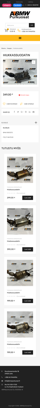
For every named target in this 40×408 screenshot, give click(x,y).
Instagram (6, 5)
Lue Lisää (27, 198)
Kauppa (9, 48)
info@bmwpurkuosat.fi (12, 381)
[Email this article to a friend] (33, 112)
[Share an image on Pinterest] (25, 112)
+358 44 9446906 (27, 31)
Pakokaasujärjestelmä (14, 187)
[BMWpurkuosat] (20, 18)
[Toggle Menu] (20, 38)
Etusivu (3, 48)
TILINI (8, 2)
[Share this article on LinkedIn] (29, 112)
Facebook (17, 5)
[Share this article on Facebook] (14, 112)
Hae (32, 25)
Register (35, 5)
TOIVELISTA (19, 2)
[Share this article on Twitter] (17, 112)
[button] (33, 62)
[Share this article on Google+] (21, 112)
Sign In (29, 5)
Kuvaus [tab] (4, 123)
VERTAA (30, 2)
